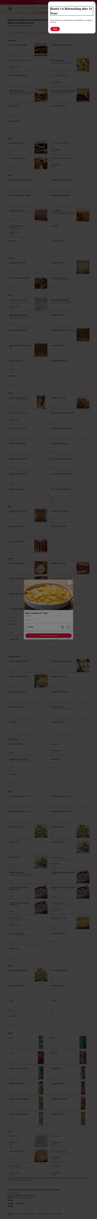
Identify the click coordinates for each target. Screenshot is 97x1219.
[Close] (93, 4)
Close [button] (55, 29)
